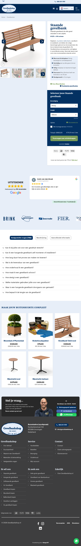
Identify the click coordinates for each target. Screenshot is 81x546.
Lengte (52, 110)
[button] (54, 8)
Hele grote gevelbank (37, 473)
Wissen (76, 118)
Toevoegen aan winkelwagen (64, 138)
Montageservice (73, 122)
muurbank (60, 41)
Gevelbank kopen (9, 489)
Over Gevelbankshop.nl (65, 473)
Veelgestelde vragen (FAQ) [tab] (21, 238)
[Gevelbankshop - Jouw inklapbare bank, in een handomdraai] (13, 8)
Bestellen (33, 449)
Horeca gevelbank (36, 481)
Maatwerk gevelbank (37, 485)
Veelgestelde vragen (10, 461)
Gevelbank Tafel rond (67, 341)
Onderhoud (34, 457)
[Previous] (4, 41)
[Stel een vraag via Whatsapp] (76, 541)
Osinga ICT (46, 542)
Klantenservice (62, 453)
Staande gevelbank (9, 473)
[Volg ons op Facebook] (38, 523)
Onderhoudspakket (40, 341)
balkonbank (67, 41)
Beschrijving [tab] (42, 238)
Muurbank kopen (9, 493)
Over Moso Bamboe (58, 84)
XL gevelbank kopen (10, 505)
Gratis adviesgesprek (64, 449)
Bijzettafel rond (13, 379)
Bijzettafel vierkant (40, 379)
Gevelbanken (11, 17)
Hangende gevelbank (10, 477)
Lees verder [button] (36, 196)
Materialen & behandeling (12, 457)
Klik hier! (75, 160)
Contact (60, 445)
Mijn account (34, 461)
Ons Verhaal (7, 445)
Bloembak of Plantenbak (14, 341)
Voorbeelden (34, 445)
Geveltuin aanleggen (10, 501)
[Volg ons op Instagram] (42, 523)
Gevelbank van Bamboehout (39, 477)
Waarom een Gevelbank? (11, 453)
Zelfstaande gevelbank (11, 481)
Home (3, 17)
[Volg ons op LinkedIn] (40, 528)
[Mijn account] (57, 8)
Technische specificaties (70, 86)
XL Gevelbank (8, 485)
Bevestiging (54, 101)
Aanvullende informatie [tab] (60, 238)
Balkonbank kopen (9, 497)
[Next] (42, 41)
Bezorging (33, 453)
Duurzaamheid (8, 449)
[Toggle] (3, 248)
